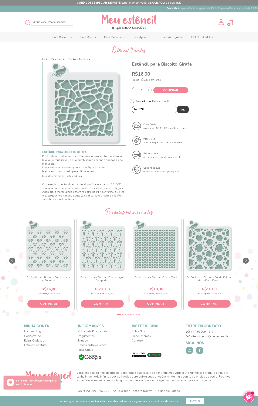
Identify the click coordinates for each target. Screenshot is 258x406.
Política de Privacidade (93, 331)
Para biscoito (58, 59)
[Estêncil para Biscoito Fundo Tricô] (155, 246)
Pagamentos (86, 336)
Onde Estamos (141, 336)
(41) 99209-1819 (202, 331)
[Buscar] (27, 21)
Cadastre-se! (33, 336)
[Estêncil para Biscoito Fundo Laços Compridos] (102, 246)
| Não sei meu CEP (161, 101)
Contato (137, 340)
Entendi (195, 401)
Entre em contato (35, 345)
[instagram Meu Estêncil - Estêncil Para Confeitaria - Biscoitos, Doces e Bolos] (189, 350)
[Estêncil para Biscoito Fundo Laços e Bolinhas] (49, 246)
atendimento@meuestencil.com (212, 336)
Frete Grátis (85, 350)
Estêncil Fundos (78, 59)
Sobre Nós (138, 331)
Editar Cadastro (34, 340)
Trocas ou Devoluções (92, 345)
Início (45, 59)
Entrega (83, 340)
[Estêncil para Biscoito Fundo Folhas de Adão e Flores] (209, 246)
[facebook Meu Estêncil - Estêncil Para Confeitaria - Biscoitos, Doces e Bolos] (199, 350)
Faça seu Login (33, 331)
